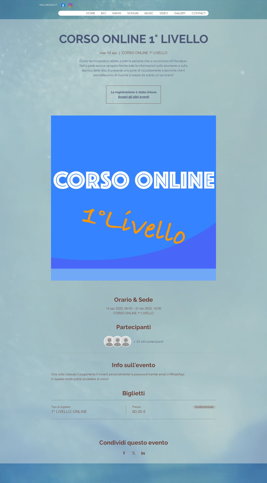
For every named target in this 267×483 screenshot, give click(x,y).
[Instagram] (70, 5)
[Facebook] (63, 5)
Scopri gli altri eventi (133, 97)
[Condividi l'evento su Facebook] (124, 453)
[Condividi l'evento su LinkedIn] (143, 453)
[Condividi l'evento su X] (133, 453)
